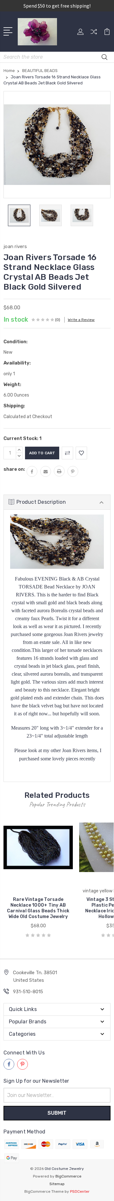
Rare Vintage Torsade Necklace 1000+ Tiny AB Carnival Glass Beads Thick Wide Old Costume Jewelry (38, 908)
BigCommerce (68, 1176)
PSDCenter (80, 1191)
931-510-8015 (28, 991)
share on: (14, 469)
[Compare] (93, 33)
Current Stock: (22, 438)
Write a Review (81, 320)
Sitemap (57, 1184)
